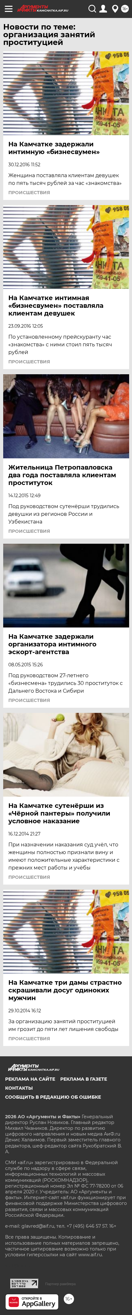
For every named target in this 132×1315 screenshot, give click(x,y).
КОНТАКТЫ (19, 1088)
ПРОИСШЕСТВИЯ (29, 192)
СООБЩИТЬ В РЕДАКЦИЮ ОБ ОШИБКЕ (53, 1097)
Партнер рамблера (60, 1284)
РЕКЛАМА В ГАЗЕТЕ (83, 1079)
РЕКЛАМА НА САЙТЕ (30, 1079)
